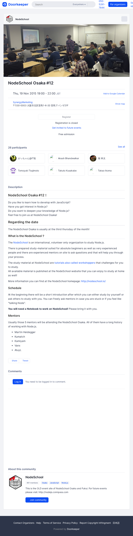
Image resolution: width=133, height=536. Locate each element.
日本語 (116, 522)
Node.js (65, 483)
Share (14, 360)
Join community (38, 499)
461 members (32, 483)
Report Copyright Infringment (95, 522)
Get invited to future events (66, 127)
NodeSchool (22, 19)
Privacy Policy (70, 522)
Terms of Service (52, 522)
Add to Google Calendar (114, 93)
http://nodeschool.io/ (93, 281)
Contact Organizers (23, 522)
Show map (120, 104)
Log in (18, 381)
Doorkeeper (73, 529)
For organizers (117, 4)
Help (38, 522)
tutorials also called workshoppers (74, 262)
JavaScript (54, 483)
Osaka (44, 483)
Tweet (25, 360)
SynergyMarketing (23, 102)
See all (121, 146)
